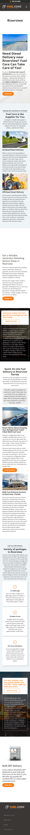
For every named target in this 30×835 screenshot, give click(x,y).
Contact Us (8, 94)
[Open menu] (26, 7)
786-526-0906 (15, 1)
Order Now (8, 785)
